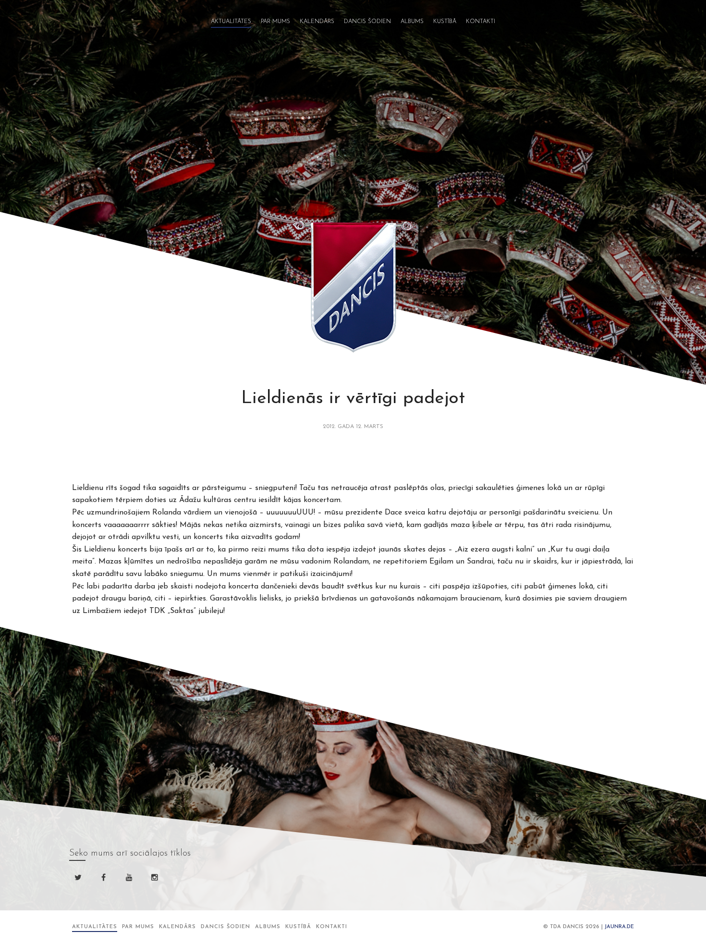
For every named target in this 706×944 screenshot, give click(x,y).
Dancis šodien (367, 22)
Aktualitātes (231, 22)
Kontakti (480, 22)
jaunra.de (619, 927)
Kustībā (444, 22)
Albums (412, 22)
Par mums (275, 22)
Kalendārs (317, 22)
